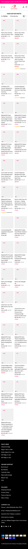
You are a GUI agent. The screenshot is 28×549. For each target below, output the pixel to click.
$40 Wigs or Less (6, 455)
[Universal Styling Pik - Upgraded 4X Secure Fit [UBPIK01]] (7, 222)
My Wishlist (4, 469)
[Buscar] (5, 7)
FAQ (2, 480)
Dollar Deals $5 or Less (7, 452)
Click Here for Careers (7, 517)
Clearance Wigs (5, 447)
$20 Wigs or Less (6, 457)
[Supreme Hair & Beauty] (14, 7)
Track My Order (5, 472)
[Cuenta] (23, 7)
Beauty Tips (4, 477)
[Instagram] (3, 526)
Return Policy (5, 498)
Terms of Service (6, 495)
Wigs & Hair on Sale (6, 449)
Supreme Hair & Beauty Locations (11, 514)
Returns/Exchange (6, 475)
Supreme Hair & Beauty (10, 543)
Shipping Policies (6, 490)
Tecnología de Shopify (21, 543)
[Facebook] (1, 526)
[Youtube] (6, 526)
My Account (4, 467)
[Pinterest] (10, 526)
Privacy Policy (5, 492)
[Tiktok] (8, 526)
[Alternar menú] (1, 7)
